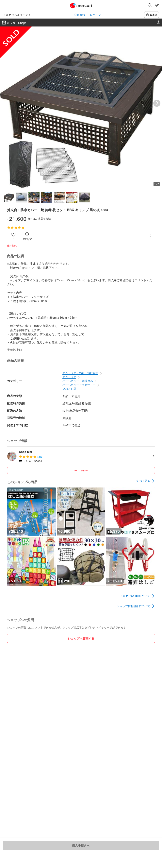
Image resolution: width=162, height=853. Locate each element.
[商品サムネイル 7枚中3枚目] (34, 197)
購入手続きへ (81, 845)
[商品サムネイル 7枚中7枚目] (84, 197)
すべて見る (143, 481)
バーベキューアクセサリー (79, 385)
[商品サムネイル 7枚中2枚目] (21, 197)
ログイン (95, 15)
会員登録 (79, 15)
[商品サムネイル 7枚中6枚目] (71, 197)
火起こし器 (69, 389)
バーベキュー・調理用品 (77, 381)
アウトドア (69, 377)
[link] (145, 480)
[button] (149, 5)
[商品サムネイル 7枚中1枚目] (8, 197)
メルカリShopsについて (135, 596)
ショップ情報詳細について (133, 606)
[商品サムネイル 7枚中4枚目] (46, 197)
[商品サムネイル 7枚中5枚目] (59, 197)
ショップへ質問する (81, 638)
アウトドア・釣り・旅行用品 (80, 373)
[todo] (156, 5)
